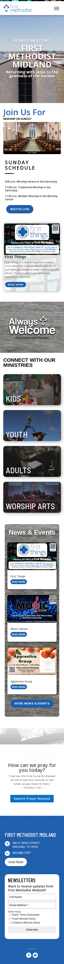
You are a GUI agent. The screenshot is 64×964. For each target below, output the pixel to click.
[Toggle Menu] (56, 8)
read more (15, 284)
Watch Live (19, 209)
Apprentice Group (21, 681)
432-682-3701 (21, 853)
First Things (15, 257)
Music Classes (19, 629)
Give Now (15, 862)
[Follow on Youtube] (35, 955)
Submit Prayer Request (32, 798)
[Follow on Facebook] (28, 955)
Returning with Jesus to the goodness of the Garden (32, 73)
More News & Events (32, 703)
